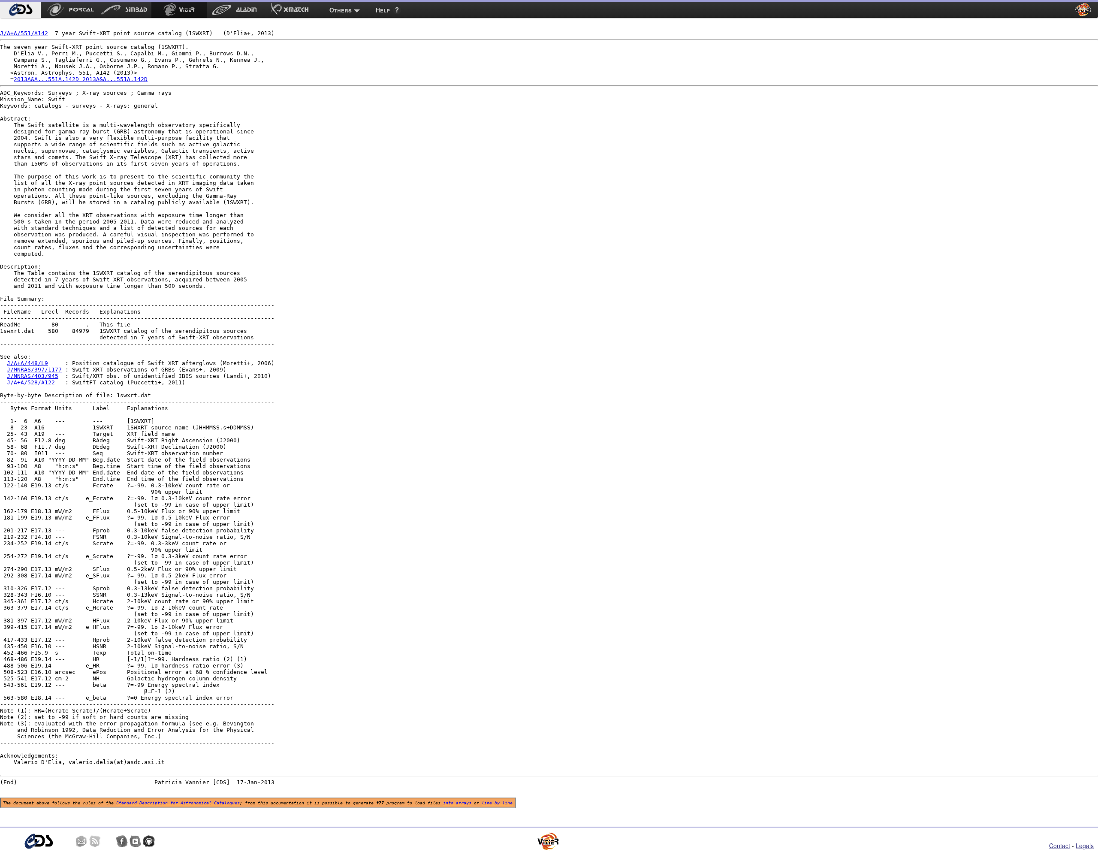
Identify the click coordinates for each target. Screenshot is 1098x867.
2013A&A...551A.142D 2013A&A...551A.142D (81, 79)
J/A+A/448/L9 (27, 363)
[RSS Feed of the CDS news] (95, 841)
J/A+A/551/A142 (24, 33)
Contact (1059, 845)
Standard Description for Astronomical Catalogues (178, 803)
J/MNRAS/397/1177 (34, 369)
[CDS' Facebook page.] (122, 841)
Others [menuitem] (340, 10)
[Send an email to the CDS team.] (81, 841)
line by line (497, 803)
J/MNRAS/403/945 (32, 376)
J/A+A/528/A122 (31, 382)
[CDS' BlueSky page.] (109, 841)
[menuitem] (20, 10)
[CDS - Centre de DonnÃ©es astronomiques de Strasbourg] (38, 841)
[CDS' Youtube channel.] (136, 841)
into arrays (457, 803)
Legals (1085, 845)
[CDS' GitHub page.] (149, 841)
